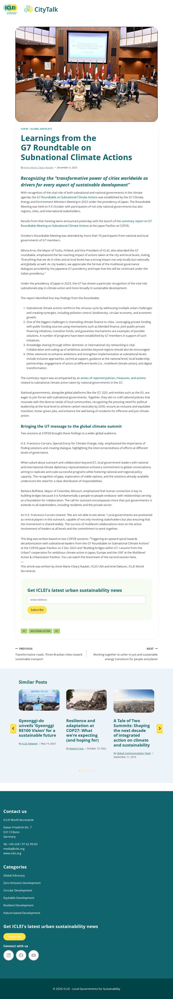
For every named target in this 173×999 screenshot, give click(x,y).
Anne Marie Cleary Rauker (39, 167)
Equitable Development (18, 898)
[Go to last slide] (13, 728)
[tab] (80, 771)
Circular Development (17, 890)
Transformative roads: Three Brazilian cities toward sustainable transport (48, 654)
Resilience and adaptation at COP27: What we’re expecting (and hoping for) (82, 730)
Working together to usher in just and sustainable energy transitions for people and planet (125, 654)
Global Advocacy (41, 128)
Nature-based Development (21, 913)
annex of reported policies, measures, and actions (113, 378)
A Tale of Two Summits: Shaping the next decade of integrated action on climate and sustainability (132, 733)
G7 (24, 631)
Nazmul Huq (76, 748)
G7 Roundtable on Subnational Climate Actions (67, 197)
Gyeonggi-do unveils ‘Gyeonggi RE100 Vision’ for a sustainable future (37, 728)
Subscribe (14, 937)
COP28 (24, 128)
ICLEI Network (30, 743)
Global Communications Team (134, 753)
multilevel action (40, 631)
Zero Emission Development (22, 883)
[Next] (160, 728)
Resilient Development (18, 905)
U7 (56, 631)
